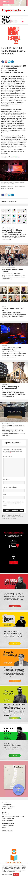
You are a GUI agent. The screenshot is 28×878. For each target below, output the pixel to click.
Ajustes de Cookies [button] (7, 874)
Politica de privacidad (8, 818)
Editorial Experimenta (8, 825)
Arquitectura (5, 345)
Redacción (3, 186)
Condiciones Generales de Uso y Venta (13, 816)
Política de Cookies (16, 871)
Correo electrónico (10, 487)
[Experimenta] (11, 10)
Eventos (16, 186)
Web (4, 494)
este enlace (16, 157)
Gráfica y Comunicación (8, 228)
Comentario (7, 456)
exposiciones (22, 186)
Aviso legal (5, 814)
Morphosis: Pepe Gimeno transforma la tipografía (12, 231)
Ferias (2, 188)
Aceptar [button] (16, 874)
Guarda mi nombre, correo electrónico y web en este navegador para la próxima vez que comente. (13, 503)
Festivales (7, 188)
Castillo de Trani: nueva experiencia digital (11, 349)
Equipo (4, 827)
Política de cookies (7, 820)
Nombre (6, 479)
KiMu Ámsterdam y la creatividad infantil (10, 388)
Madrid (11, 188)
